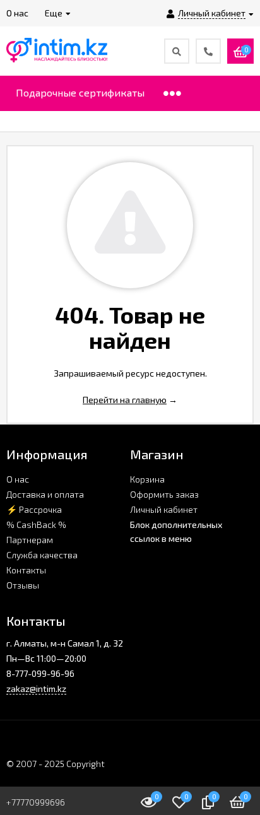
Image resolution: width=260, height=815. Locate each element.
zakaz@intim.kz (36, 688)
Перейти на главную (125, 399)
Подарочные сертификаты (80, 92)
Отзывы (22, 585)
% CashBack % (36, 524)
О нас (17, 479)
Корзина (147, 479)
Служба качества (42, 554)
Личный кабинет (164, 509)
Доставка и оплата (45, 494)
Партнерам (29, 539)
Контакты (26, 570)
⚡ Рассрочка (34, 509)
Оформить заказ (164, 494)
